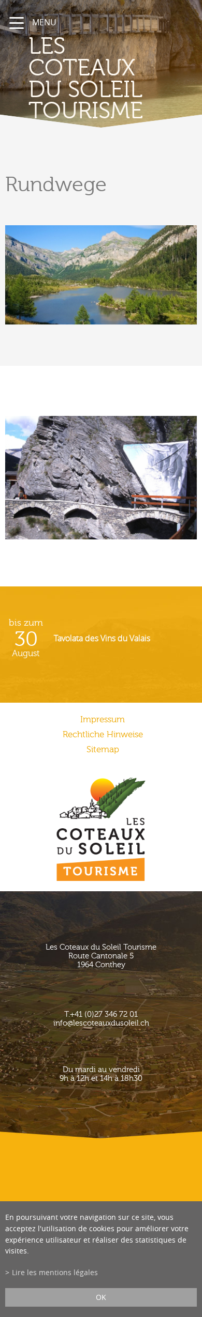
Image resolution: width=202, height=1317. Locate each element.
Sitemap (102, 749)
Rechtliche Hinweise (103, 734)
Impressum (102, 719)
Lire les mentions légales (55, 1272)
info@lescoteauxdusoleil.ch (101, 1023)
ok (101, 1297)
